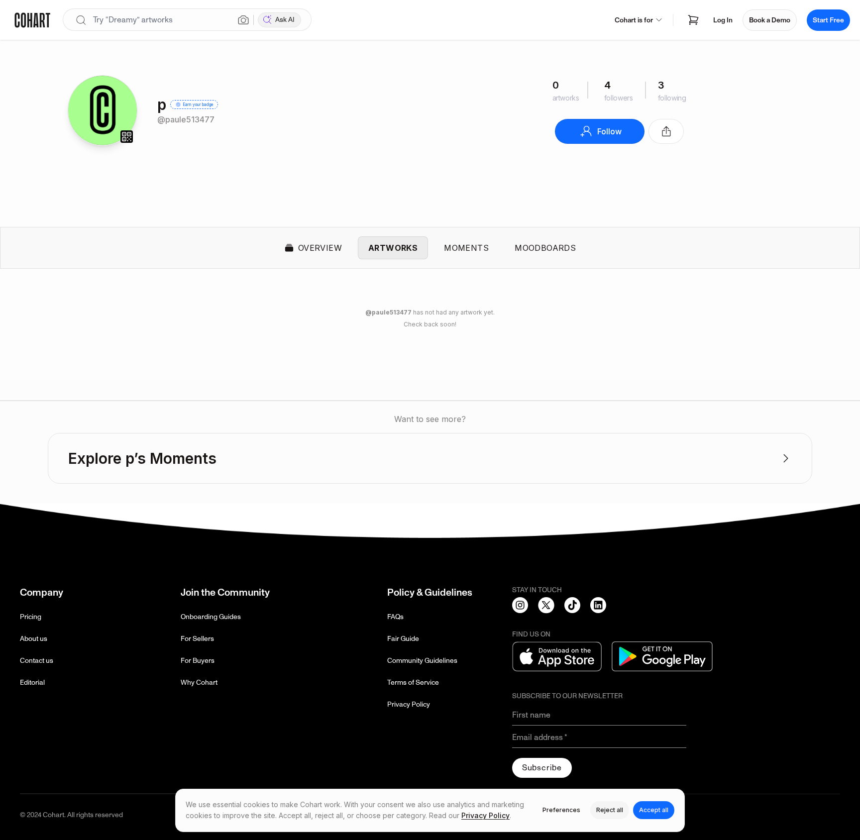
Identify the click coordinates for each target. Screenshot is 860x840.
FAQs (395, 617)
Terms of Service (413, 682)
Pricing (30, 617)
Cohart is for (634, 20)
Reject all (609, 810)
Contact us (36, 660)
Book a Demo (769, 20)
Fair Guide (403, 638)
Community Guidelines (422, 660)
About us (33, 638)
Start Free (828, 20)
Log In (723, 20)
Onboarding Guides (211, 617)
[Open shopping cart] (693, 20)
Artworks (393, 248)
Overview (320, 248)
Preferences (561, 810)
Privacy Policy (408, 704)
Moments (466, 248)
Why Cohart (199, 682)
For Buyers (198, 660)
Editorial (32, 682)
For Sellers (197, 638)
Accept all (653, 810)
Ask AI (285, 19)
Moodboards (545, 248)
